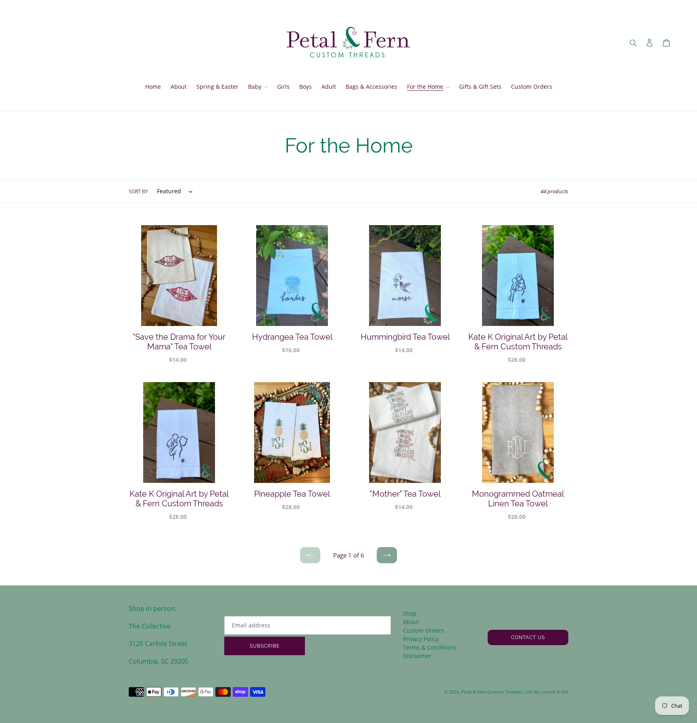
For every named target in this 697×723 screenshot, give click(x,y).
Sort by (138, 191)
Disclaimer (417, 656)
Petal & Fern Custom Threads (491, 692)
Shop (410, 613)
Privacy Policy (421, 639)
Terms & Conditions (429, 647)
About (411, 622)
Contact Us (528, 637)
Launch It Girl (554, 692)
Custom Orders (423, 630)
